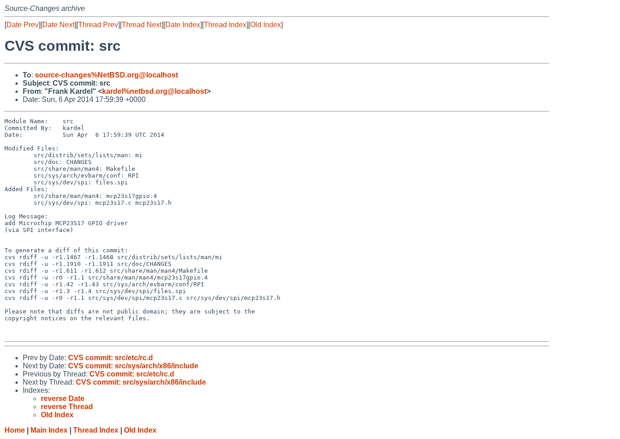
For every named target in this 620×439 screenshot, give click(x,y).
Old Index (265, 25)
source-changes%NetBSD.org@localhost (106, 75)
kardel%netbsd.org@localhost (154, 91)
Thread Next (142, 25)
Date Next (58, 25)
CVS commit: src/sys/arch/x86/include (133, 366)
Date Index (182, 25)
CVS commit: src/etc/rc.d (110, 358)
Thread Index (225, 25)
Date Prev (22, 25)
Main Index (49, 430)
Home (15, 430)
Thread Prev (98, 25)
